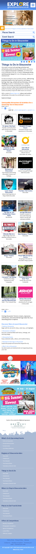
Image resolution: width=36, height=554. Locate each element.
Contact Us (7, 543)
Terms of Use (10, 540)
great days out (15, 93)
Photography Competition (9, 526)
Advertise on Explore (17, 543)
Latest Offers (6, 531)
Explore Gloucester (8, 326)
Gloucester (31, 29)
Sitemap (26, 540)
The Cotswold (6, 461)
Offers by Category (7, 533)
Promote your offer (20, 544)
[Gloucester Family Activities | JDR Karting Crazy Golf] (18, 354)
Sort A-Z (25, 110)
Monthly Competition (8, 523)
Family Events (6, 446)
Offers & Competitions (10, 521)
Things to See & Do (9, 471)
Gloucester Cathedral (9, 331)
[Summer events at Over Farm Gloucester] (18, 385)
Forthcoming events (8, 441)
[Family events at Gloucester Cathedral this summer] (18, 17)
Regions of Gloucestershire (19, 29)
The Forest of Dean (7, 463)
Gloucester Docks (8, 337)
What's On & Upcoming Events (13, 438)
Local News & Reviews (8, 448)
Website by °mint (18, 549)
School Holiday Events (8, 443)
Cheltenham (6, 458)
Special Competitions (8, 528)
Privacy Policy (19, 540)
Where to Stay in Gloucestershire (14, 488)
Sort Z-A (31, 110)
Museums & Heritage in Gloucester (13, 342)
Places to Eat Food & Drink (11, 506)
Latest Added (18, 110)
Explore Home (7, 29)
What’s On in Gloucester (10, 346)
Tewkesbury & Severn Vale (9, 466)
